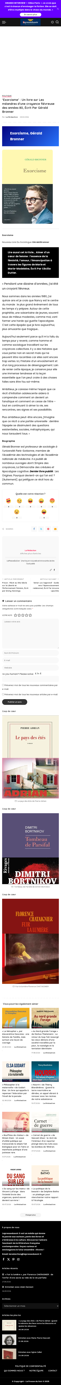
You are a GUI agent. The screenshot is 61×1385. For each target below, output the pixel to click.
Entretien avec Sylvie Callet (30, 1352)
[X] (8, 1260)
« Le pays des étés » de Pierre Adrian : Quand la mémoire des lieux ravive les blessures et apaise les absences (37, 1323)
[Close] (57, 9)
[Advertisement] (30, 58)
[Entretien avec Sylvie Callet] (9, 1354)
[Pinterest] (48, 529)
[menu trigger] (5, 22)
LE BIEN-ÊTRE (8, 1131)
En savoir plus (30, 14)
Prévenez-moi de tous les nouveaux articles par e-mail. (31, 694)
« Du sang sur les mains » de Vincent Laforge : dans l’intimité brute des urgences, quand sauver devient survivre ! (16, 1194)
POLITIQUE (6, 96)
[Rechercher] (57, 22)
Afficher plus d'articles (30, 553)
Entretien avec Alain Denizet (19, 1287)
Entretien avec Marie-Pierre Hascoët (34, 1338)
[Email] (55, 529)
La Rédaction (12, 117)
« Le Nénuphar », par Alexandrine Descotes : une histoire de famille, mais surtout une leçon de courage (15, 1037)
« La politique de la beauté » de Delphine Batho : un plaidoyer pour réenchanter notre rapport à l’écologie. (45, 1194)
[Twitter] (41, 529)
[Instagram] (18, 1260)
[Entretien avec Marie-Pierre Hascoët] (9, 1339)
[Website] (50, 570)
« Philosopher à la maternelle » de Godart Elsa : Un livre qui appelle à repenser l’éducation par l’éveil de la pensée (15, 1090)
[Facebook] (34, 529)
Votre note (7, 615)
